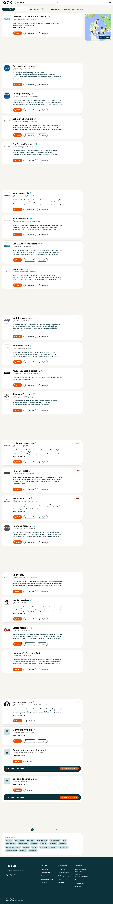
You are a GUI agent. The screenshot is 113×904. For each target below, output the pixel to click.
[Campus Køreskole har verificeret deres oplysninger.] (34, 730)
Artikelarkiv (61, 882)
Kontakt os (44, 882)
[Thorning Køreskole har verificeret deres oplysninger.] (34, 394)
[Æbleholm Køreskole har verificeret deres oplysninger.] (35, 443)
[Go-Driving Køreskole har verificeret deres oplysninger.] (36, 144)
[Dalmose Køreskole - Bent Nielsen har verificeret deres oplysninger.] (49, 17)
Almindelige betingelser (65, 876)
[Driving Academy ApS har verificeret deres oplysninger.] (36, 66)
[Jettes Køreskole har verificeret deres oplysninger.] (31, 628)
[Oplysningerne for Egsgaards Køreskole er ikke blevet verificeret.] (36, 779)
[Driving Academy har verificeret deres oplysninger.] (32, 94)
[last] (61, 829)
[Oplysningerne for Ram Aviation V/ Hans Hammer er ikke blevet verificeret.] (46, 750)
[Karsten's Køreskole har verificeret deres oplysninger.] (34, 526)
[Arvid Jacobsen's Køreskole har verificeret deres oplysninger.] (42, 371)
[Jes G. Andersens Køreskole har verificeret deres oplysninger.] (42, 244)
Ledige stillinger (45, 872)
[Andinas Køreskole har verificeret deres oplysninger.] (33, 702)
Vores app (78, 886)
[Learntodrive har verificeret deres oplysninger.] (27, 269)
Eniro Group (44, 869)
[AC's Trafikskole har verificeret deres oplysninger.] (31, 346)
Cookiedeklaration (63, 872)
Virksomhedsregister (47, 879)
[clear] (51, 2)
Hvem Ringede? (79, 883)
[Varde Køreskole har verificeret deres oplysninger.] (31, 600)
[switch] (42, 9)
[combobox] (33, 2)
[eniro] (7, 2)
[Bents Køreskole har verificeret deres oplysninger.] (31, 218)
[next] (56, 829)
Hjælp (59, 879)
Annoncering (44, 876)
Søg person (78, 880)
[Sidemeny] (110, 2)
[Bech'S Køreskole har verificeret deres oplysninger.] (32, 498)
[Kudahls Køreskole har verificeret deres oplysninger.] (33, 318)
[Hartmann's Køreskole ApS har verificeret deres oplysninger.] (41, 653)
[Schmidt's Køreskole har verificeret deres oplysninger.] (35, 119)
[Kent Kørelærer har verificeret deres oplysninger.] (30, 471)
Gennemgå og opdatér (70, 768)
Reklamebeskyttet (19, 27)
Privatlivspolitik (62, 869)
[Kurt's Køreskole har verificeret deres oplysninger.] (31, 193)
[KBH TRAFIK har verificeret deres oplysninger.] (26, 575)
